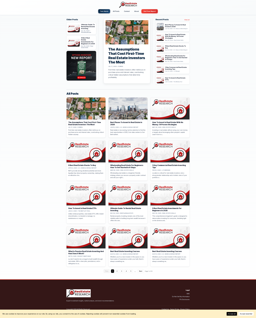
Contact (127, 11)
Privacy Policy (185, 309)
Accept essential (246, 314)
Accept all (232, 314)
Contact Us (165, 309)
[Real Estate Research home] (128, 5)
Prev (106, 271)
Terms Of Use (174, 309)
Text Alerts (104, 11)
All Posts (116, 11)
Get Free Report (150, 11)
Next (140, 271)
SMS (188, 293)
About (136, 11)
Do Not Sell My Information (181, 296)
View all (187, 20)
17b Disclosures (184, 299)
